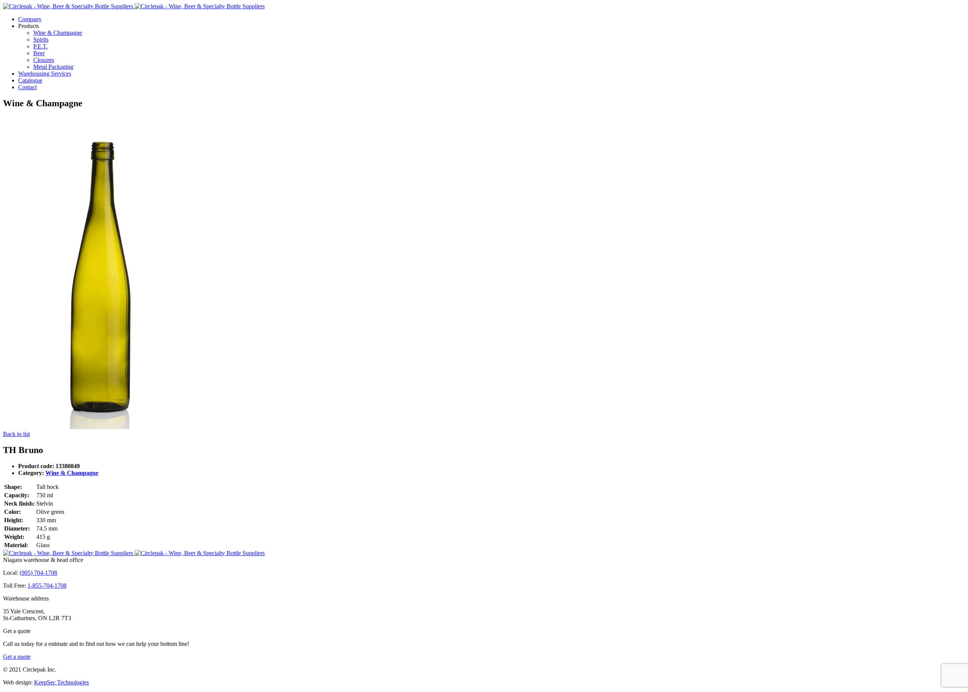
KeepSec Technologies (61, 682)
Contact (27, 87)
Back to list (16, 434)
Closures (43, 60)
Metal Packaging (53, 67)
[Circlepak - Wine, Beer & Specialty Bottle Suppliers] (134, 6)
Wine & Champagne (57, 32)
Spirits (40, 39)
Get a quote (17, 656)
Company (30, 19)
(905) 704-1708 (38, 572)
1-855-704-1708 (47, 585)
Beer (39, 53)
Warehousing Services (44, 73)
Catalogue (30, 80)
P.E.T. (40, 46)
